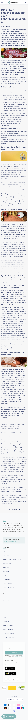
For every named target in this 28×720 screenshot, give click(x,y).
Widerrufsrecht (7, 563)
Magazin (5, 551)
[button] (2, 2)
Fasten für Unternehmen (9, 609)
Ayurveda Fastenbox (7, 317)
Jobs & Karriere (7, 613)
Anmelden (14, 652)
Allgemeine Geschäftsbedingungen (12, 559)
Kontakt (5, 575)
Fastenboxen (6, 579)
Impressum (6, 555)
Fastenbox (9, 315)
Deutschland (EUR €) (13, 699)
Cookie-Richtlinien (7, 583)
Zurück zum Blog (15, 509)
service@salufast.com (10, 541)
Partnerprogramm (7, 605)
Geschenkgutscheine (8, 625)
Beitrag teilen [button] (6, 26)
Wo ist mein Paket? (8, 629)
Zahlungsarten (6, 596)
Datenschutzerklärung (19, 656)
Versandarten (6, 601)
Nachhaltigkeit (6, 571)
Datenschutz (6, 567)
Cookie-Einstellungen (8, 587)
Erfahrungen (6, 621)
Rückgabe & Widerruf (8, 633)
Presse (4, 617)
